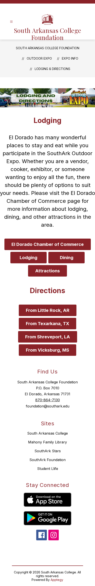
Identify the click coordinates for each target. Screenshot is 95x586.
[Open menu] (11, 21)
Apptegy (57, 580)
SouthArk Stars (47, 451)
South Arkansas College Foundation (47, 48)
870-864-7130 (47, 400)
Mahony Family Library (47, 442)
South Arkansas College (47, 433)
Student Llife (47, 468)
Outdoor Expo (39, 58)
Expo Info (70, 58)
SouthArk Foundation (47, 460)
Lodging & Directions (52, 69)
